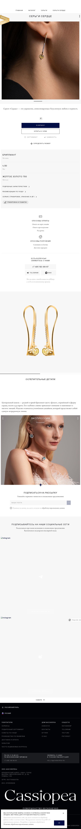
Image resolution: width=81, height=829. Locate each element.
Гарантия (6, 743)
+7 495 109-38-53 (10, 760)
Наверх (39, 700)
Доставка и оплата (10, 739)
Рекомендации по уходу (13, 191)
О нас (44, 736)
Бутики (45, 732)
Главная (19, 10)
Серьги (44, 10)
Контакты (46, 729)
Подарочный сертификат (13, 729)
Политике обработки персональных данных (18, 824)
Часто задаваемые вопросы (14, 746)
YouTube (65, 732)
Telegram (66, 729)
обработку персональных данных (53, 508)
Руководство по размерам (13, 736)
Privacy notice (75, 620)
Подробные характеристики (15, 186)
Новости (46, 726)
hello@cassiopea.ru (56, 760)
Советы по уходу (9, 732)
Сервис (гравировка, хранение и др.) (18, 196)
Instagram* (67, 726)
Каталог (32, 10)
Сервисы (5, 726)
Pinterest (66, 736)
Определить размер (41, 143)
